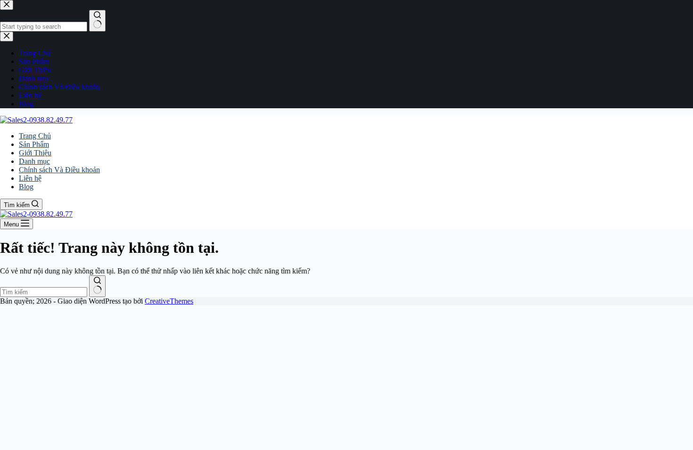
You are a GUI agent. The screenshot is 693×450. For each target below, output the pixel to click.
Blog (26, 187)
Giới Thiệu (35, 153)
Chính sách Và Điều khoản (59, 170)
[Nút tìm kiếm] (97, 286)
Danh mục (34, 161)
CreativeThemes (169, 301)
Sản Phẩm (34, 144)
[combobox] (43, 292)
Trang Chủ (35, 136)
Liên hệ (30, 178)
